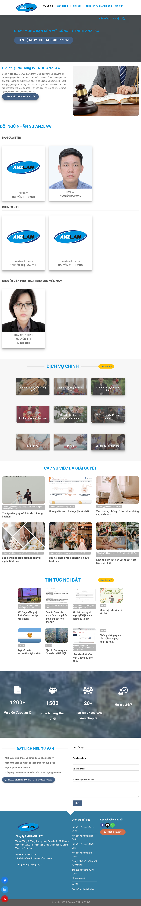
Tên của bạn (78, 747)
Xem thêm (105, 366)
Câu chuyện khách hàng (99, 6)
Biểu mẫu (104, 18)
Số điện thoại (79, 769)
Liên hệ (115, 18)
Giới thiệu (62, 6)
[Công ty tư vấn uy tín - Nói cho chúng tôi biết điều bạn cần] (26, 7)
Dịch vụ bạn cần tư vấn (83, 779)
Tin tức (119, 6)
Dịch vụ (77, 6)
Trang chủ (48, 6)
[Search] (123, 18)
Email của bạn (79, 758)
